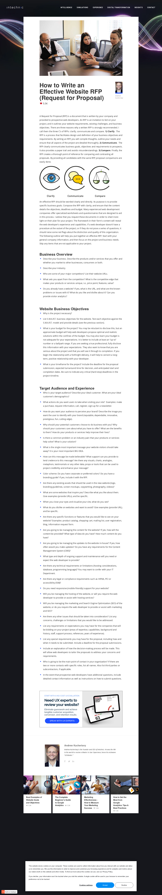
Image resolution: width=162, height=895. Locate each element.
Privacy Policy (107, 872)
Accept (105, 885)
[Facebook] (64, 761)
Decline (124, 885)
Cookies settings (86, 885)
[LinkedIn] (73, 761)
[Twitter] (68, 761)
